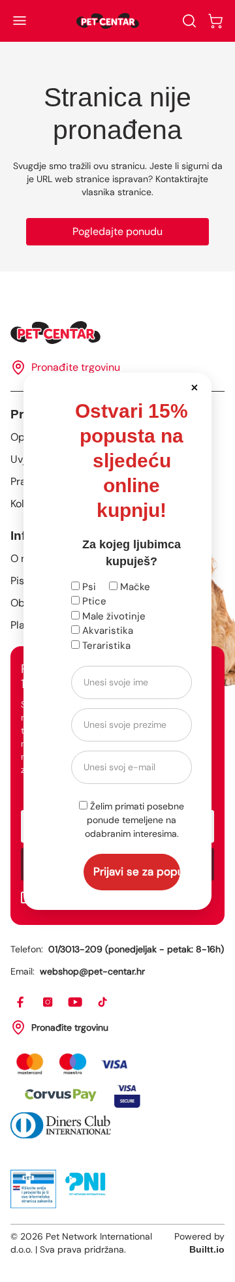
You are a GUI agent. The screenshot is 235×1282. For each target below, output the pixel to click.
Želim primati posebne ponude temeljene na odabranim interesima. (135, 819)
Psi (88, 586)
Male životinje (113, 616)
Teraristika (105, 645)
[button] (194, 386)
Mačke (134, 586)
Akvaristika (106, 630)
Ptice (93, 601)
